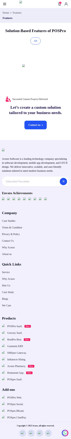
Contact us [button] (34, 125)
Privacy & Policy (11, 234)
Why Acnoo (8, 247)
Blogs (5, 298)
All (35, 40)
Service (6, 272)
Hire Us (6, 285)
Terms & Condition (12, 227)
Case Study (8, 292)
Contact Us (8, 240)
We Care (6, 305)
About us (7, 254)
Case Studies (8, 220)
